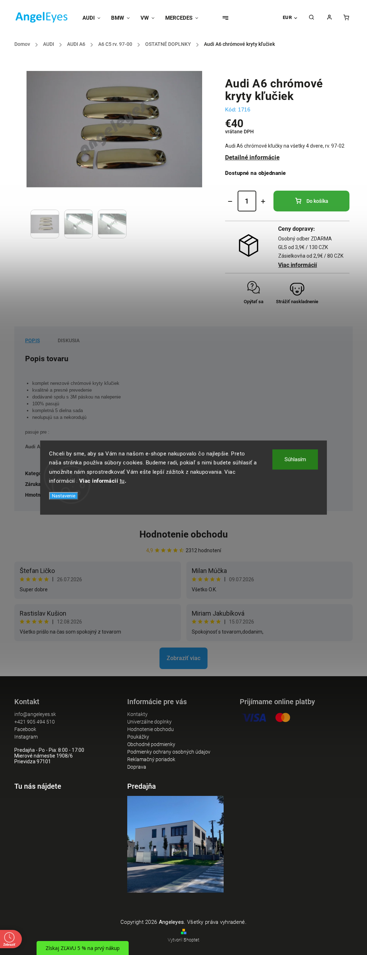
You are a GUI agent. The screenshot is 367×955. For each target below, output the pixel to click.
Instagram (26, 737)
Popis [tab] (32, 340)
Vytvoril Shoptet (183, 939)
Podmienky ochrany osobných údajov (168, 752)
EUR (287, 17)
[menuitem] (94, 18)
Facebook (25, 729)
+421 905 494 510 (34, 722)
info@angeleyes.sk (35, 714)
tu (122, 481)
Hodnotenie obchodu (183, 534)
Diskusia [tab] (69, 340)
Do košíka (317, 201)
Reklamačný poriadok (151, 759)
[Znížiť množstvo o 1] (230, 201)
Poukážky (138, 737)
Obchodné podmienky (151, 744)
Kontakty (137, 714)
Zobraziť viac (183, 658)
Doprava (136, 767)
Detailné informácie (252, 157)
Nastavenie (63, 495)
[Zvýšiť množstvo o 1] (263, 201)
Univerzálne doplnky (149, 722)
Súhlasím (295, 459)
